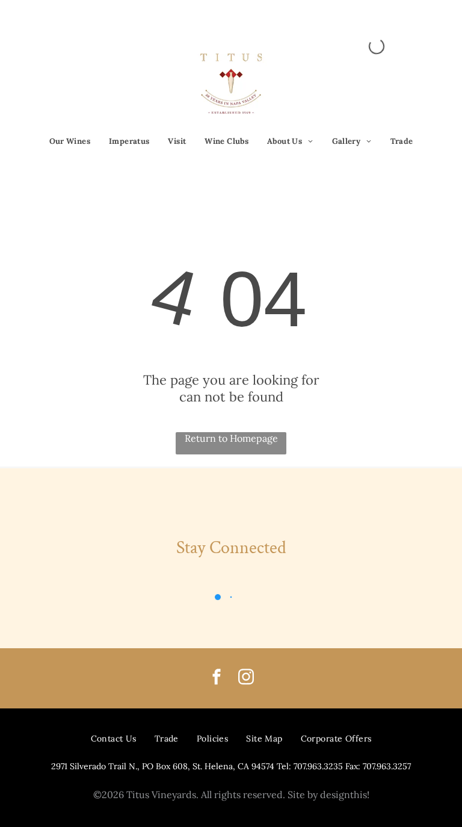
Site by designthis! (328, 794)
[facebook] (216, 678)
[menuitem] (70, 141)
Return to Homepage (231, 438)
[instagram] (246, 678)
